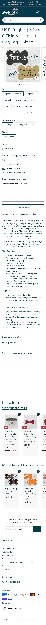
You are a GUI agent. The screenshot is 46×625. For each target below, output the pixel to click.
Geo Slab (7, 100)
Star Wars (31, 113)
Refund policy (7, 552)
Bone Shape (9, 137)
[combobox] (23, 20)
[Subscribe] (37, 529)
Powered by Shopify (30, 620)
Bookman (18, 113)
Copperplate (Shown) (12, 94)
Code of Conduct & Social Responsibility (17, 562)
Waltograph (21, 100)
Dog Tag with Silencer (25, 125)
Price (4, 144)
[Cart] (37, 12)
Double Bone (32, 465)
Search (5, 565)
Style (4, 132)
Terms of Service (8, 559)
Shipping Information (12, 337)
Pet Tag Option (9, 120)
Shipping (5, 179)
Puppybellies (31, 94)
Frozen (33, 100)
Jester (6, 106)
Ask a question (9, 342)
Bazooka (28, 106)
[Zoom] (36, 78)
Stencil (6, 113)
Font (4, 89)
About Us (5, 545)
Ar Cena (16, 106)
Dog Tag (7, 125)
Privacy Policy (7, 555)
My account (6, 569)
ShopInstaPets (14, 408)
